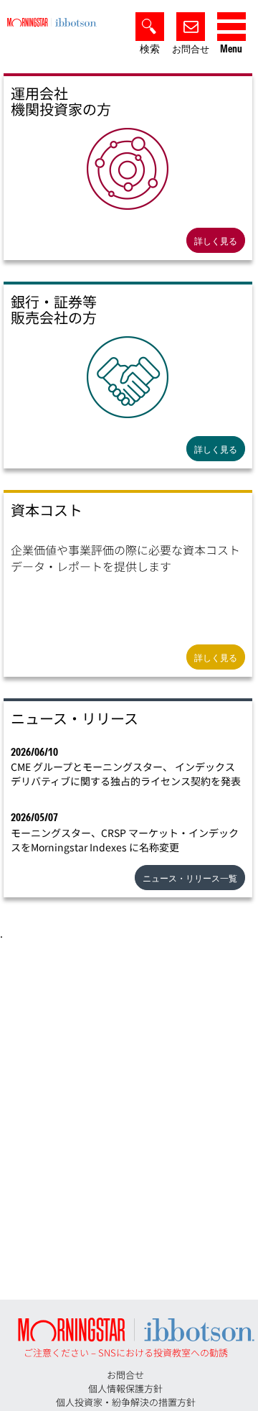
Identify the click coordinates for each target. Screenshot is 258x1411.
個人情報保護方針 (125, 1388)
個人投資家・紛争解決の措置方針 (126, 1402)
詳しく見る (215, 241)
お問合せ (190, 49)
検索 (150, 49)
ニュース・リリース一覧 (190, 878)
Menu (231, 49)
